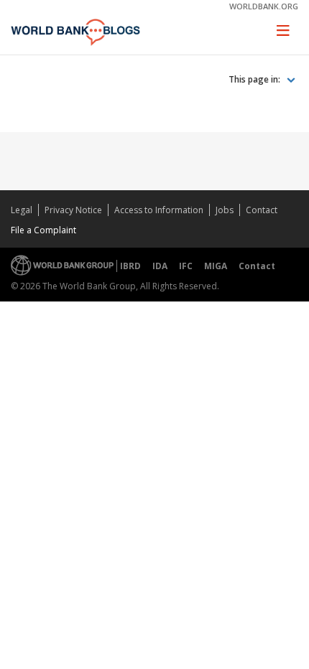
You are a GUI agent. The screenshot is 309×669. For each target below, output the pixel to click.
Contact (261, 210)
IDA (159, 266)
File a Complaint (43, 230)
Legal (21, 210)
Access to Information (158, 210)
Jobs (225, 210)
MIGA (215, 266)
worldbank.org (263, 6)
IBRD (130, 266)
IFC (186, 266)
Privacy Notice (73, 210)
